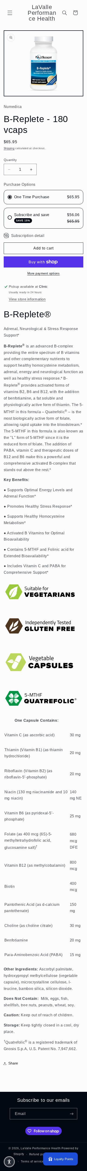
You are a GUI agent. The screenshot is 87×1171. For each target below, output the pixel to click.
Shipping (9, 148)
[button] (9, 12)
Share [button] (13, 1063)
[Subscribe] (71, 1113)
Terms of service (32, 1161)
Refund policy (39, 1154)
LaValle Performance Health (41, 1148)
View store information (27, 299)
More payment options (43, 273)
